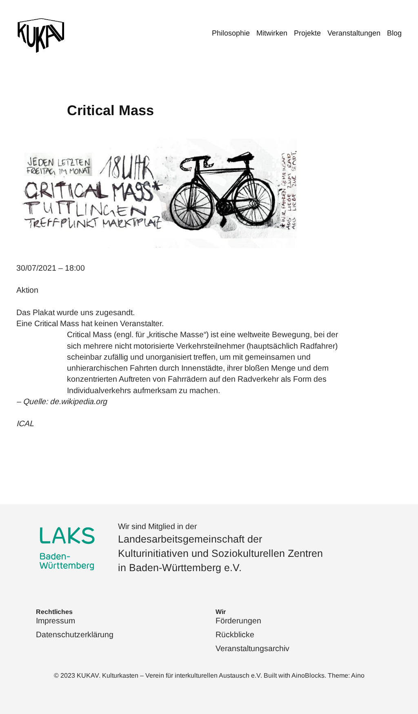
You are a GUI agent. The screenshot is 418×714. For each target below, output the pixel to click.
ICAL (25, 423)
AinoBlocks (308, 675)
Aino (358, 675)
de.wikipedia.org (78, 401)
